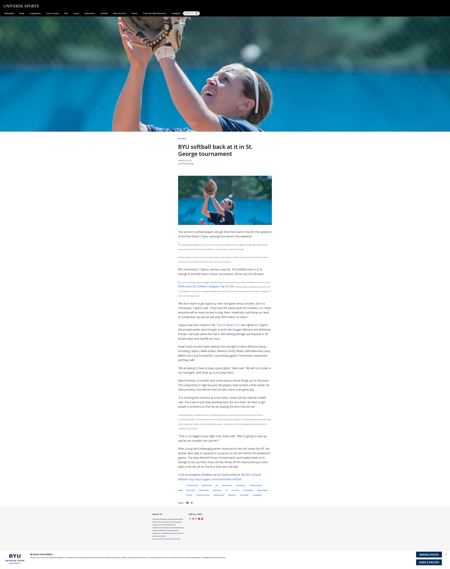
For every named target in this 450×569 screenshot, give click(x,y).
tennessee (232, 495)
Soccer (76, 13)
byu (216, 485)
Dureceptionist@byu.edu (170, 539)
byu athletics (227, 485)
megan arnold (262, 490)
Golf (66, 13)
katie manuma (248, 490)
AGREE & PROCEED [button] (429, 562)
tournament (257, 495)
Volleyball (176, 13)
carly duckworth (255, 485)
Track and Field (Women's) (154, 13)
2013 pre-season (192, 485)
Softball (103, 13)
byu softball (241, 485)
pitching (189, 495)
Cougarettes (35, 13)
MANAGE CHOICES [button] (429, 554)
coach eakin (190, 490)
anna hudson (206, 485)
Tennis (134, 13)
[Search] (197, 13)
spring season (218, 495)
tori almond (244, 495)
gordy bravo (217, 490)
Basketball (9, 13)
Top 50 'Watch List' (228, 325)
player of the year (202, 495)
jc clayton (235, 490)
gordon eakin (204, 490)
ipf (227, 490)
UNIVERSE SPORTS (21, 6)
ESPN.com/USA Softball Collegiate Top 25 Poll (206, 286)
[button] (446, 554)
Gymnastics (90, 13)
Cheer (21, 13)
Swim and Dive (119, 13)
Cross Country (52, 13)
